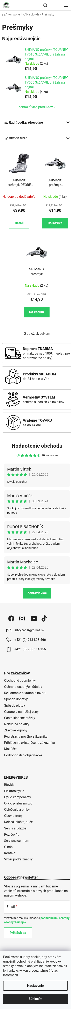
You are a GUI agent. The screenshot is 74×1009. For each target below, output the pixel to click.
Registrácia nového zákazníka (25, 736)
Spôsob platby (14, 705)
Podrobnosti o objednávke (23, 755)
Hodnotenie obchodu (37, 446)
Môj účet (10, 749)
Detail (19, 223)
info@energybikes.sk (29, 630)
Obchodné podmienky (20, 681)
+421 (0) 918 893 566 (30, 640)
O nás (8, 847)
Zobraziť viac (37, 593)
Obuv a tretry (13, 816)
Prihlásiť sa (18, 933)
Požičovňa (11, 834)
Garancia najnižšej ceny (21, 712)
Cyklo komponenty (17, 797)
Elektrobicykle (14, 791)
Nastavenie (35, 986)
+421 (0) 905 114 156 (30, 649)
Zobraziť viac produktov (35, 107)
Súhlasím (35, 999)
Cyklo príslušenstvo (18, 803)
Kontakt (9, 853)
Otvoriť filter (18, 138)
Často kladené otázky (19, 718)
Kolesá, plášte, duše (18, 822)
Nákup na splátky (16, 724)
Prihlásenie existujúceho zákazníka (29, 743)
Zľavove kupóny (15, 730)
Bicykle (9, 785)
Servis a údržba (15, 828)
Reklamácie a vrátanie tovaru (25, 693)
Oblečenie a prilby (17, 809)
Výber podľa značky (18, 859)
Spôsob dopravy (16, 699)
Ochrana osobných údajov (23, 687)
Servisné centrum (16, 841)
